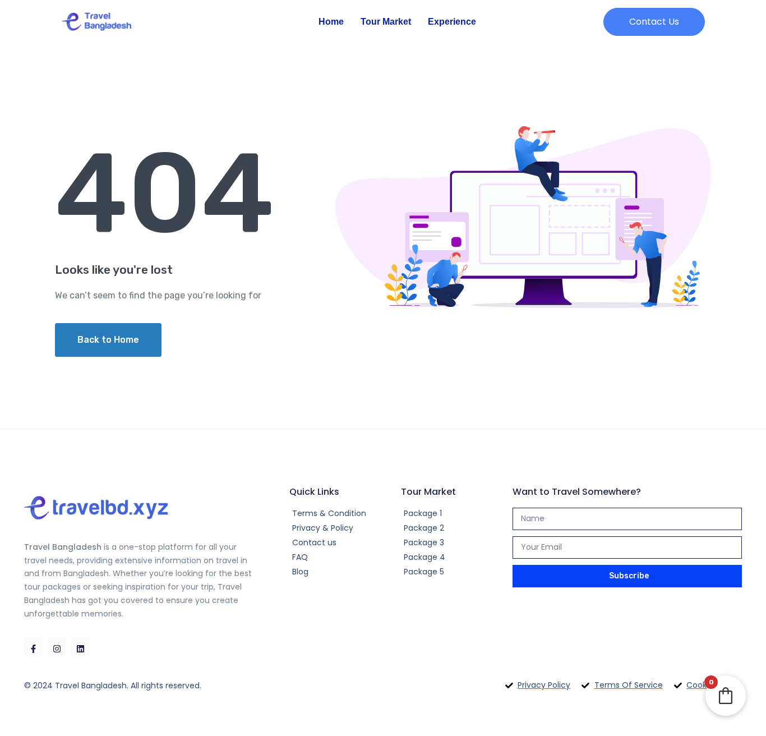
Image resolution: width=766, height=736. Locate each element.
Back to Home (108, 339)
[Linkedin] (80, 646)
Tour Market (386, 21)
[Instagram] (57, 646)
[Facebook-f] (33, 646)
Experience (452, 21)
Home (331, 21)
